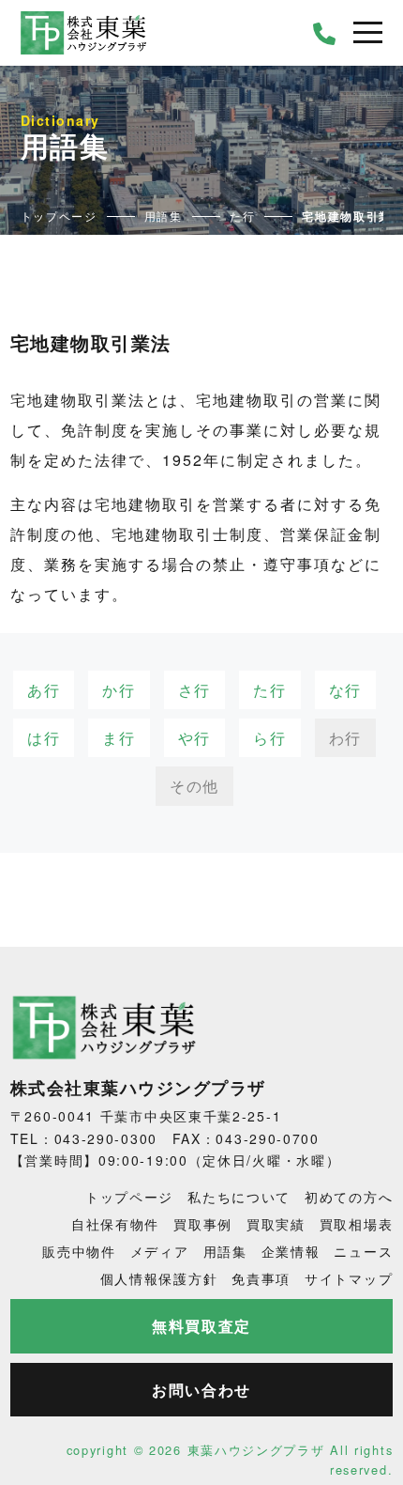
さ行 (194, 690)
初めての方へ (349, 1196)
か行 (118, 690)
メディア (159, 1251)
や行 (194, 738)
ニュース (363, 1251)
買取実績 (276, 1223)
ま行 (118, 738)
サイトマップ (349, 1278)
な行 (345, 690)
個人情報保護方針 (159, 1278)
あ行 (43, 690)
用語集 (225, 1251)
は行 (43, 738)
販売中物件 (79, 1251)
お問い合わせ (201, 1389)
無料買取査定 (201, 1326)
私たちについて (239, 1196)
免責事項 (261, 1278)
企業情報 (291, 1251)
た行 (269, 690)
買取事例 (202, 1223)
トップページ (129, 1196)
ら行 (269, 738)
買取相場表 (357, 1223)
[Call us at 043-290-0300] (325, 32)
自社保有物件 (115, 1223)
